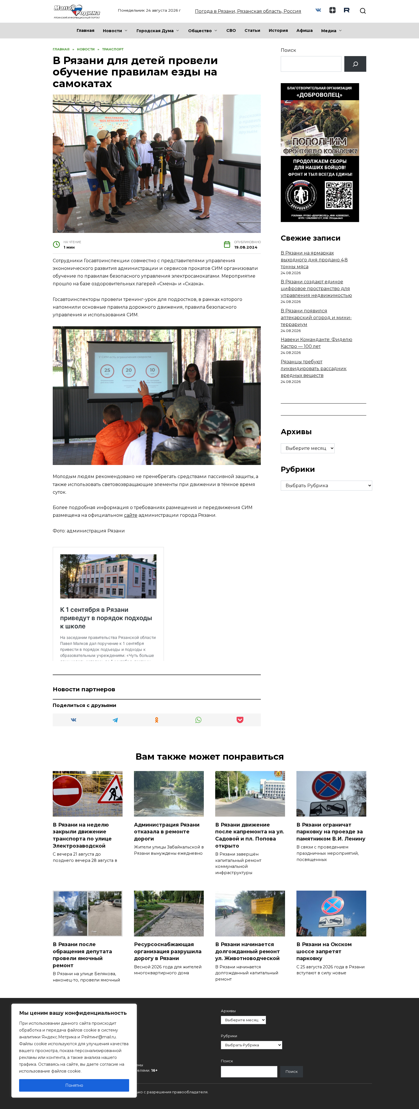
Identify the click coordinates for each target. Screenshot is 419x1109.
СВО (231, 30)
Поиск (288, 50)
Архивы (228, 1011)
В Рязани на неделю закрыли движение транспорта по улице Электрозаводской (82, 834)
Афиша (304, 30)
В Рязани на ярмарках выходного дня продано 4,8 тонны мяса (314, 259)
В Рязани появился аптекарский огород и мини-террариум (316, 317)
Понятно (74, 1085)
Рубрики (229, 1036)
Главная (85, 30)
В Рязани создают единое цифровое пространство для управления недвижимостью (316, 288)
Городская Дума (155, 30)
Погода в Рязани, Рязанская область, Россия (248, 11)
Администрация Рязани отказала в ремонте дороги (167, 831)
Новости (112, 30)
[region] (74, 1051)
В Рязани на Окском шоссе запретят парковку (324, 951)
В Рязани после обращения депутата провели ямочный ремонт (82, 954)
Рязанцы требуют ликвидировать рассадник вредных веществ (314, 368)
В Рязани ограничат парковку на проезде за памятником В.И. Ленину (330, 831)
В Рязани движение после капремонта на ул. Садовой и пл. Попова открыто (249, 834)
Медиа (328, 30)
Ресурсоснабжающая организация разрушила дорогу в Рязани (168, 951)
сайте (130, 515)
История (278, 30)
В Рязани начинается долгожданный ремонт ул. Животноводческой (247, 951)
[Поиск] (355, 64)
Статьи (252, 30)
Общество (200, 30)
